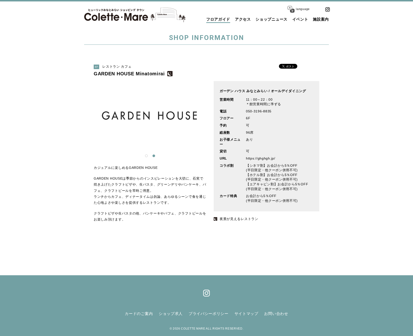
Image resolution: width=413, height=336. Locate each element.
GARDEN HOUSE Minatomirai (129, 73)
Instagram (327, 9)
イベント (300, 19)
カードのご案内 (139, 314)
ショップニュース (271, 19)
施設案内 (321, 19)
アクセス (243, 19)
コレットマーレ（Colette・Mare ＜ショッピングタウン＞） (116, 15)
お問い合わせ (276, 314)
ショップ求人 (171, 314)
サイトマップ (246, 314)
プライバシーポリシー (208, 314)
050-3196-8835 (259, 111)
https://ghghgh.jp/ (260, 158)
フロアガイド (218, 19)
